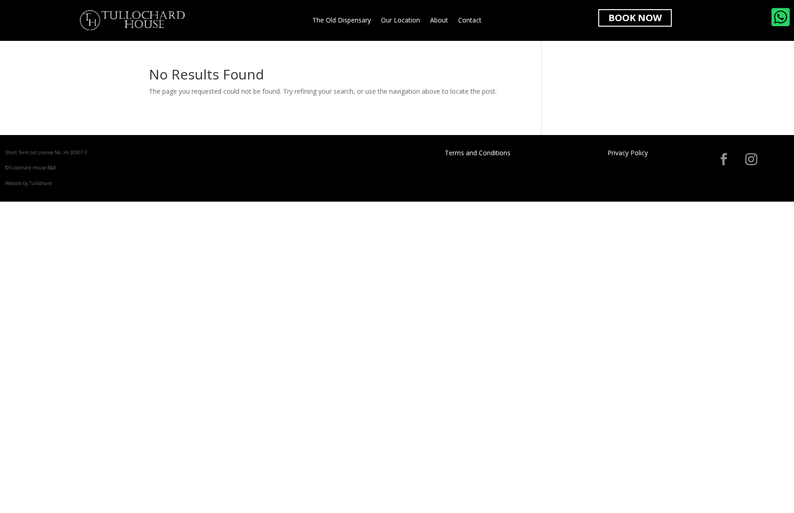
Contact (470, 20)
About (439, 20)
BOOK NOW (635, 17)
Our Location (400, 20)
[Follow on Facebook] (724, 159)
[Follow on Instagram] (751, 159)
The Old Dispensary (341, 20)
